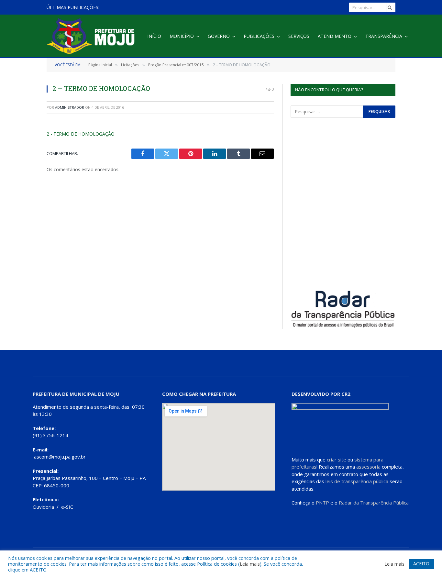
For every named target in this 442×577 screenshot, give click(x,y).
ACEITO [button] (421, 563)
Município (182, 36)
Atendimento (334, 36)
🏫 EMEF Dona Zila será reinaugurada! (151, 7)
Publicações (259, 36)
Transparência (383, 36)
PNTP (322, 502)
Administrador (69, 107)
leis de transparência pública (357, 481)
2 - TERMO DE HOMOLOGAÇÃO (81, 134)
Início (154, 36)
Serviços (298, 36)
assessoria (368, 466)
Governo (219, 36)
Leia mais (250, 563)
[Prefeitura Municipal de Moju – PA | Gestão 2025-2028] (92, 36)
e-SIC (67, 507)
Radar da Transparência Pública (374, 502)
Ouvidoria (43, 507)
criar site (336, 459)
